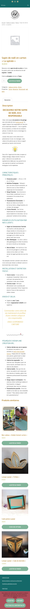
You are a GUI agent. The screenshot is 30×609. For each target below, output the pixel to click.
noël (27, 89)
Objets (17, 23)
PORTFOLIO (4, 588)
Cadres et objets (10, 23)
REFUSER (19, 601)
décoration (15, 89)
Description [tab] (7, 100)
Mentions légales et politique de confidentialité (12, 581)
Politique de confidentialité (15, 605)
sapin (3, 91)
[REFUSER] (28, 600)
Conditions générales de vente (9, 584)
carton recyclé (19, 122)
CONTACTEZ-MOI (5, 577)
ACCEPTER (10, 601)
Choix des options (15, 527)
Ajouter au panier (14, 81)
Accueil (3, 23)
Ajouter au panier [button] (15, 443)
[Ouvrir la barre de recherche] (28, 5)
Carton (10, 89)
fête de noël (22, 89)
